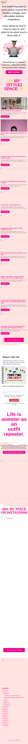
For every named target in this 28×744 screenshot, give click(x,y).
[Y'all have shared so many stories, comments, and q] (14, 625)
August (6, 693)
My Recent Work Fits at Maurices (11, 111)
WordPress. (18, 740)
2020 (5, 716)
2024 (5, 709)
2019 (5, 718)
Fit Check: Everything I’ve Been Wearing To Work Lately (13, 157)
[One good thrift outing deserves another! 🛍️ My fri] (14, 537)
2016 (5, 724)
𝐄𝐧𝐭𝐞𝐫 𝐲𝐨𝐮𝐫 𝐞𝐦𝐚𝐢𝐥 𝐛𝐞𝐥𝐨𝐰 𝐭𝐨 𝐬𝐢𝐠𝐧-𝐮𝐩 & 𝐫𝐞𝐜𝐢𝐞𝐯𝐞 (13, 386)
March (6, 702)
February (7, 704)
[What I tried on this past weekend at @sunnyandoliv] (14, 526)
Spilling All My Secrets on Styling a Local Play (13, 253)
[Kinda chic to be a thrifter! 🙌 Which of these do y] (14, 554)
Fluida (13, 740)
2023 (5, 711)
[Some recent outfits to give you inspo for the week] (14, 586)
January (7, 705)
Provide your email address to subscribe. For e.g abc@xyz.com (12, 392)
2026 (5, 691)
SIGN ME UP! (14, 400)
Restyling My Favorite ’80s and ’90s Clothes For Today (11, 229)
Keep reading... (5, 116)
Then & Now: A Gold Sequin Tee (10, 205)
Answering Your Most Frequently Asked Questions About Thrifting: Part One (13, 327)
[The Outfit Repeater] (4, 2)
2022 (5, 713)
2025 (5, 707)
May (6, 700)
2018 (5, 720)
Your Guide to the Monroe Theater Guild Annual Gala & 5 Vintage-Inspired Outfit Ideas (13, 301)
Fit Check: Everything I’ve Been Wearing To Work (13, 182)
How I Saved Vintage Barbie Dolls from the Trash (14, 133)
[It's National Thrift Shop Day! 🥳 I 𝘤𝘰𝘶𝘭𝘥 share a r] (14, 548)
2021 (5, 715)
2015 (5, 725)
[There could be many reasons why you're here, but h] (14, 597)
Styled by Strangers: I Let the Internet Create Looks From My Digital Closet (12, 277)
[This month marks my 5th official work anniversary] (14, 570)
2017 (5, 722)
